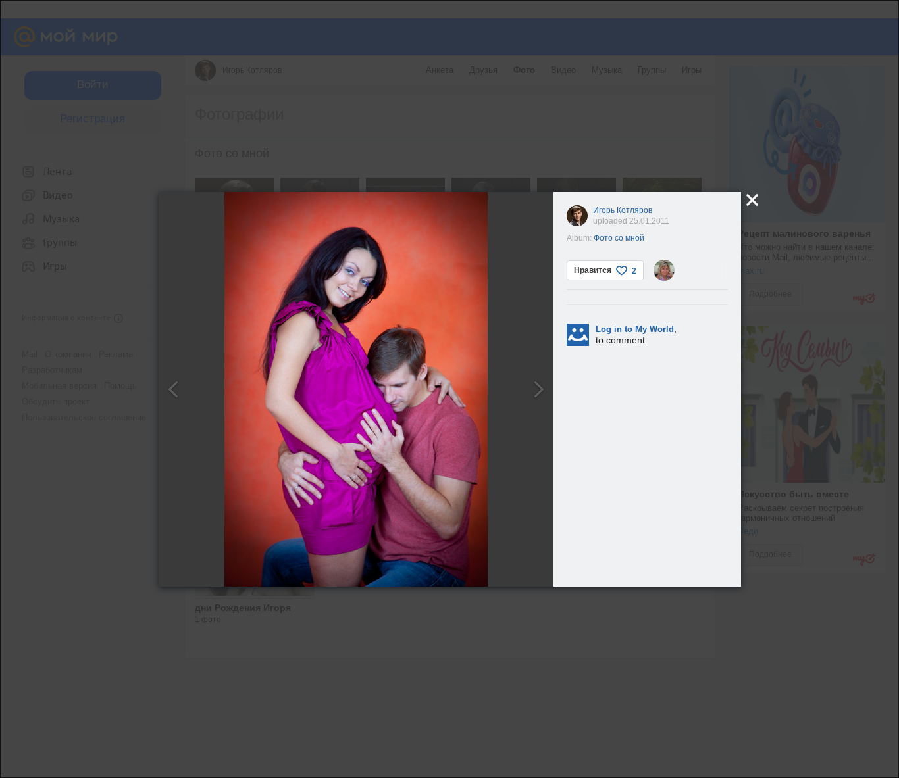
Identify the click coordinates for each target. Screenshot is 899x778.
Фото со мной (619, 238)
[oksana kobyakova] (664, 270)
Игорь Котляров (622, 210)
